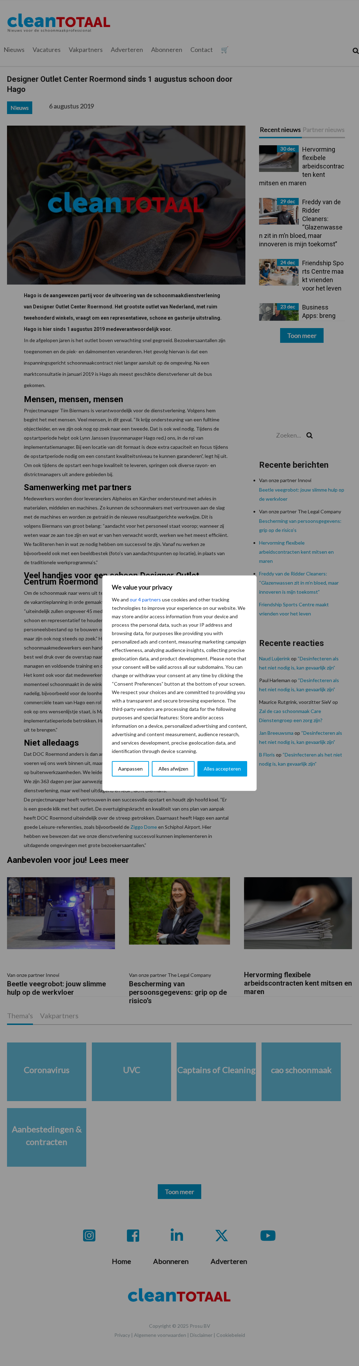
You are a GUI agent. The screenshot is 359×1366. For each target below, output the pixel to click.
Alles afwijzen (173, 769)
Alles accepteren (222, 769)
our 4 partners (145, 599)
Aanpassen (130, 769)
